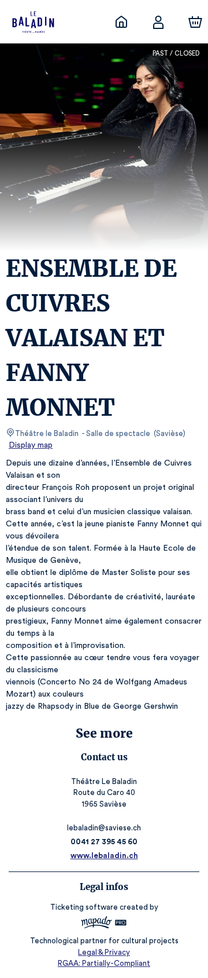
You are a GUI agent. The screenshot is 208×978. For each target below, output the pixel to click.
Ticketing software (84, 907)
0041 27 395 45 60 (104, 841)
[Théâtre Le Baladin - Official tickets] (121, 22)
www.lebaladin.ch (104, 855)
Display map (31, 445)
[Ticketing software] (104, 924)
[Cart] (195, 22)
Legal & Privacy (104, 952)
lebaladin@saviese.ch (104, 828)
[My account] (158, 22)
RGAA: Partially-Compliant (104, 963)
